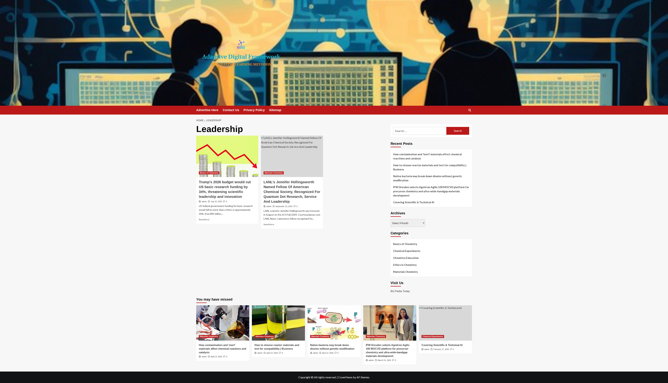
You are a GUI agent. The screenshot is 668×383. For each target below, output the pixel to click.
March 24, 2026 (384, 360)
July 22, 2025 (216, 201)
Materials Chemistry (274, 173)
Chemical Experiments (406, 250)
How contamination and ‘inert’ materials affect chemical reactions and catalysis (427, 156)
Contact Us (231, 110)
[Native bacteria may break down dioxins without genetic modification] (334, 323)
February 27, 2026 (441, 349)
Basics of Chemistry (209, 173)
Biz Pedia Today (400, 291)
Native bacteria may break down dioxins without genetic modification (427, 178)
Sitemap (275, 110)
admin (204, 201)
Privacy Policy (254, 110)
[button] (470, 110)
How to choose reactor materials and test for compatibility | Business (429, 167)
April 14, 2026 (216, 357)
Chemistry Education (406, 257)
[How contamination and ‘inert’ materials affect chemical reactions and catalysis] (222, 323)
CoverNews (345, 377)
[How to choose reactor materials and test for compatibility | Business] (278, 323)
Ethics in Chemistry (405, 264)
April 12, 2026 (327, 353)
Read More (204, 219)
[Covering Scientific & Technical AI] (445, 323)
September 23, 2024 (283, 206)
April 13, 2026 (272, 353)
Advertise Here (207, 110)
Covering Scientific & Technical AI (413, 202)
